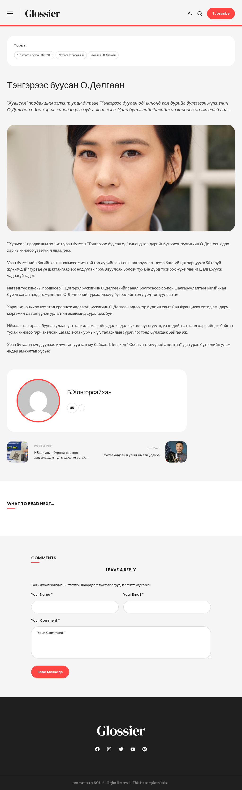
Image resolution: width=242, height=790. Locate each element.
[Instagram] (109, 749)
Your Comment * (45, 620)
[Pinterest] (144, 749)
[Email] (72, 408)
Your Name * (42, 594)
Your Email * (133, 594)
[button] (10, 14)
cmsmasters (81, 782)
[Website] (81, 407)
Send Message (50, 672)
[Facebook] (97, 749)
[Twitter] (121, 749)
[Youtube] (132, 749)
